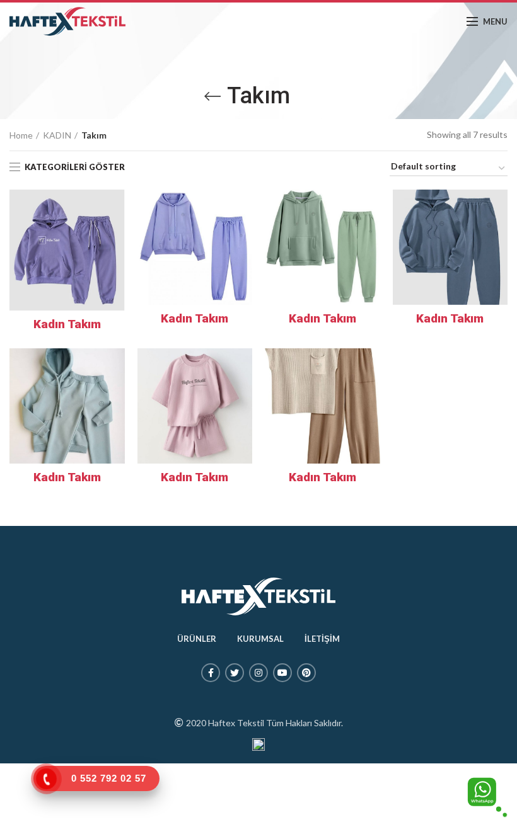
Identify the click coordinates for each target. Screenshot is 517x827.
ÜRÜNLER (196, 639)
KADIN (57, 135)
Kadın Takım (67, 324)
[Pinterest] (306, 672)
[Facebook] (210, 672)
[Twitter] (234, 672)
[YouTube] (282, 672)
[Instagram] (258, 672)
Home (21, 135)
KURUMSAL (260, 639)
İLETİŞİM (322, 639)
